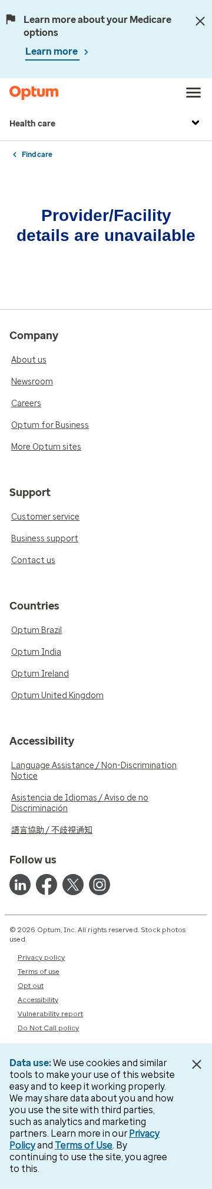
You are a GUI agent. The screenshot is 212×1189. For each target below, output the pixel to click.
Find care (37, 154)
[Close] (200, 21)
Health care (32, 124)
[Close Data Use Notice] (196, 1064)
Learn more (52, 51)
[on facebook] (46, 884)
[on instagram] (99, 884)
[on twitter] (73, 884)
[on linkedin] (20, 884)
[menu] (194, 93)
